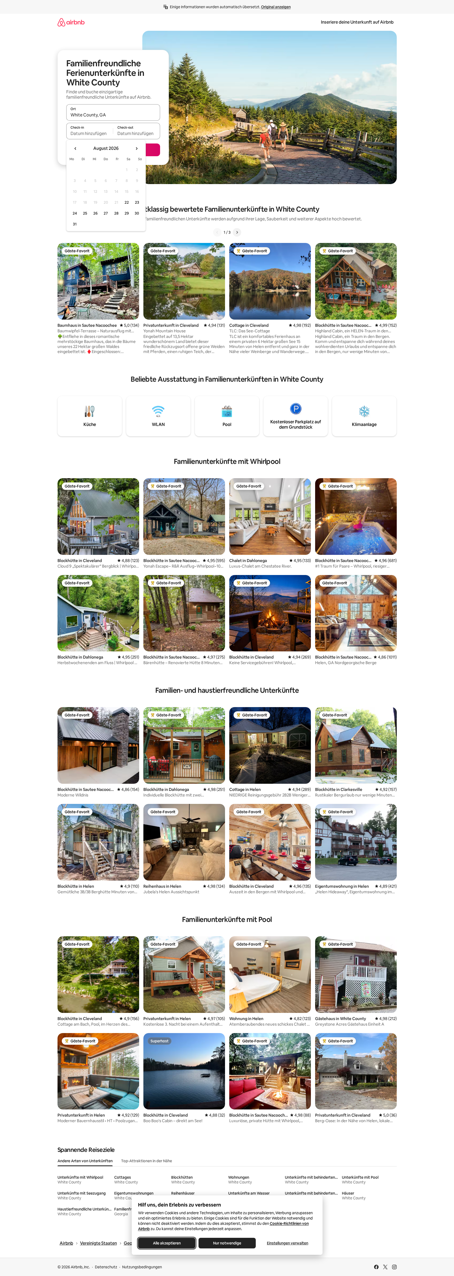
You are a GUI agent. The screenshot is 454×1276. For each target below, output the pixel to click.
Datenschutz (106, 1267)
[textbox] (89, 133)
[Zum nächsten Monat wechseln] (136, 148)
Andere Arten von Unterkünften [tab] (85, 1161)
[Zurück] (217, 232)
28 (116, 213)
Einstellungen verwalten (287, 1243)
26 (95, 213)
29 (127, 213)
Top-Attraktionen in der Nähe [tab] (146, 1161)
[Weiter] (237, 232)
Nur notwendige (227, 1243)
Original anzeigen (276, 7)
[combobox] (113, 115)
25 (85, 213)
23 (137, 202)
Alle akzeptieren (166, 1243)
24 (75, 213)
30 (137, 213)
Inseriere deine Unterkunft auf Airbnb (357, 22)
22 (127, 202)
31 (75, 224)
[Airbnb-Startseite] (71, 22)
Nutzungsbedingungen (142, 1267)
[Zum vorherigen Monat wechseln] (75, 148)
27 (106, 213)
